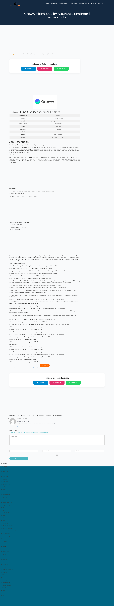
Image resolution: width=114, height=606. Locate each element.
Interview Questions (84, 3)
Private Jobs (54, 3)
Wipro (4, 590)
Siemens (5, 567)
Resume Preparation (8, 562)
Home (47, 3)
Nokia (4, 546)
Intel (4, 520)
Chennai (5, 479)
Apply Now (45, 365)
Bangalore (5, 468)
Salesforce (5, 564)
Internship (5, 523)
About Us (93, 3)
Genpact (5, 497)
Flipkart (5, 492)
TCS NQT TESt (6, 580)
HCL (4, 507)
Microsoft (5, 543)
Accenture (5, 463)
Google (5, 499)
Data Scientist (6, 484)
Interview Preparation (8, 525)
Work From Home (7, 593)
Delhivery (5, 487)
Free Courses (74, 3)
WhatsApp (62, 68)
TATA (4, 575)
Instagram (46, 68)
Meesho (5, 541)
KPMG (4, 538)
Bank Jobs (5, 471)
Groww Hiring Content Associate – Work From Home (24, 368)
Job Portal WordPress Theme (59, 604)
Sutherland (6, 572)
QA (3, 556)
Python (4, 554)
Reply (18, 426)
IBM (4, 515)
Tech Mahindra (6, 582)
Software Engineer (8, 569)
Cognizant (5, 481)
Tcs (3, 577)
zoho (4, 595)
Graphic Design (7, 505)
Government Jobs (64, 3)
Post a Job (100, 3)
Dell (4, 489)
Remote (5, 559)
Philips (4, 549)
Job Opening (6, 536)
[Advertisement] (50, 41)
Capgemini (6, 476)
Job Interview (6, 533)
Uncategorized (7, 585)
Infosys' (4, 518)
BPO (4, 474)
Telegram (29, 68)
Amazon (5, 466)
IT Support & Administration (10, 531)
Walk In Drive (6, 587)
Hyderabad (6, 512)
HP (3, 510)
